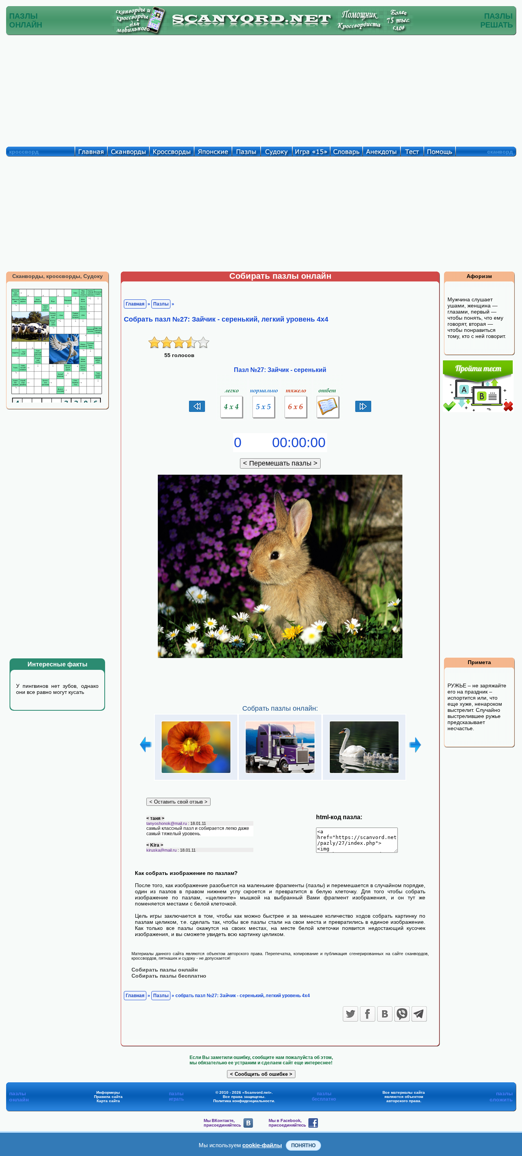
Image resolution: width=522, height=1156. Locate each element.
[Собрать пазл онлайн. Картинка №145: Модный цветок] (196, 774)
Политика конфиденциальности (243, 1101)
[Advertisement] (261, 89)
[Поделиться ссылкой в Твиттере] (350, 1014)
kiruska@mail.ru (161, 850)
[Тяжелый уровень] (296, 419)
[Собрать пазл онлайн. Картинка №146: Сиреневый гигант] (280, 774)
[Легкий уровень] (232, 419)
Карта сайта (108, 1101)
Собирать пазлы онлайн (164, 970)
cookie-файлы (262, 1145)
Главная (135, 304)
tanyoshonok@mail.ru (166, 823)
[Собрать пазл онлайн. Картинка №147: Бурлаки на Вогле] (364, 774)
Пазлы (161, 304)
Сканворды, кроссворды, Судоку (57, 276)
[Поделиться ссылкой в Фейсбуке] (367, 1014)
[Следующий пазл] (363, 411)
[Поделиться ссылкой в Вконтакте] (384, 1014)
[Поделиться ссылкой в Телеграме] (419, 1014)
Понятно (303, 1145)
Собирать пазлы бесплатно (168, 976)
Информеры (108, 1092)
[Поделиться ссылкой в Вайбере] (402, 1014)
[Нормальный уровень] (264, 419)
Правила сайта (108, 1097)
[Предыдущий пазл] (197, 411)
